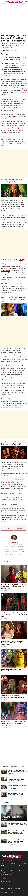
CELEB (2, 866)
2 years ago (4, 590)
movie (21, 259)
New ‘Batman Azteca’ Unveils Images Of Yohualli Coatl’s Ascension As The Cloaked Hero (14, 614)
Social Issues (22, 863)
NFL (11, 874)
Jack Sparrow (18, 108)
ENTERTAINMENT (5, 874)
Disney (15, 117)
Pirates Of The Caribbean (20, 527)
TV (20, 870)
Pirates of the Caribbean (14, 81)
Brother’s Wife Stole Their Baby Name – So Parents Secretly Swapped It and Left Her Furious (17, 787)
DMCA (18, 890)
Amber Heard (5, 270)
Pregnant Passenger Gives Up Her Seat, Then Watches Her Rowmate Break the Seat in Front (16, 841)
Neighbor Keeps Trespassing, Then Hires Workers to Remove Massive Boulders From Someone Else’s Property (16, 833)
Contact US (9, 888)
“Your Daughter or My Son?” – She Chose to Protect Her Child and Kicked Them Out (17, 772)
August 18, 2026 (6, 819)
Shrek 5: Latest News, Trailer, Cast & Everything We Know (11, 670)
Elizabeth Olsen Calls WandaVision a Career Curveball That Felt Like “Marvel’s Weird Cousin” (13, 643)
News (11, 872)
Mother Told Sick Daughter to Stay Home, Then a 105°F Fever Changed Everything (13, 816)
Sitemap (24, 890)
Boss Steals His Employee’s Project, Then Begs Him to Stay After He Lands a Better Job (17, 824)
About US (3, 888)
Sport (20, 866)
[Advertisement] (14, 19)
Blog (2, 863)
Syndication (12, 890)
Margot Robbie (10, 121)
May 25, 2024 (14, 50)
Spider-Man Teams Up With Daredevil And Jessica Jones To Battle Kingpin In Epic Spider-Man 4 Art (13, 586)
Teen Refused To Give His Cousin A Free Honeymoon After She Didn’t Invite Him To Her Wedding (16, 779)
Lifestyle (12, 866)
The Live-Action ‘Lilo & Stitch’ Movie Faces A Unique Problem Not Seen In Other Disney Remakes (13, 723)
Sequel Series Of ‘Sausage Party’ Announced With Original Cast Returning (13, 696)
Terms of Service (4, 890)
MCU (3, 581)
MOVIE (3, 610)
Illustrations (13, 863)
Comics (3, 868)
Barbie (3, 368)
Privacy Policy (17, 888)
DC (2, 870)
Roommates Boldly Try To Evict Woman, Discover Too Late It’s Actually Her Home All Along (15, 794)
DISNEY (4, 718)
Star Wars (21, 868)
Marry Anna (6, 50)
